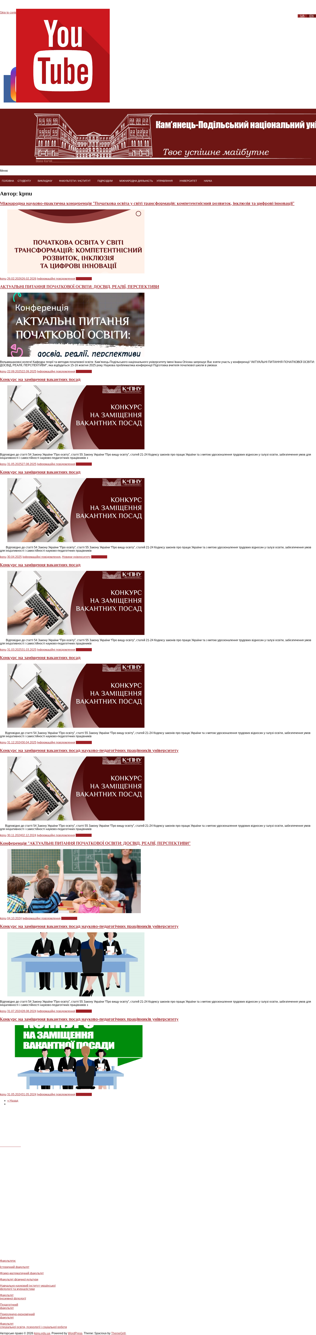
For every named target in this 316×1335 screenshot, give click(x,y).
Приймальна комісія (20, 1253)
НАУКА (208, 180)
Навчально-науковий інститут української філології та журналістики (28, 1287)
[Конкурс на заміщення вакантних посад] (75, 448)
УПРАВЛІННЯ (165, 180)
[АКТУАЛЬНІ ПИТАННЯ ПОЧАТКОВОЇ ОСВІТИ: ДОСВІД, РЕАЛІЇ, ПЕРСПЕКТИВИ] (75, 355)
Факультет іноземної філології (13, 1297)
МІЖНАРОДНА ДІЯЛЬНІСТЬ (136, 180)
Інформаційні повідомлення (56, 278)
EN (311, 15)
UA (302, 15)
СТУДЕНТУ (24, 180)
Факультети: (8, 1260)
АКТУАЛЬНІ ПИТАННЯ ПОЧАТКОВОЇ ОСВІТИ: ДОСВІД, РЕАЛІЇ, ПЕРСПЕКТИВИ (79, 286)
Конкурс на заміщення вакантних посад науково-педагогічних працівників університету (89, 750)
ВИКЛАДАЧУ (45, 180)
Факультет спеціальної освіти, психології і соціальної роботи (33, 1325)
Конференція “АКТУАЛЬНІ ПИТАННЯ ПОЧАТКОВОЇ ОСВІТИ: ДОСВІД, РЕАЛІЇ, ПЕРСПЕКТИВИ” (95, 843)
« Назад (12, 1100)
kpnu (3, 278)
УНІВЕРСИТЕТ (188, 180)
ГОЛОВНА (8, 180)
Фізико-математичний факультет (22, 1273)
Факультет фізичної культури (19, 1279)
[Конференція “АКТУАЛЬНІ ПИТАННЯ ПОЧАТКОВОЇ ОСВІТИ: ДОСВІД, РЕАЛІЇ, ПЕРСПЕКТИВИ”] (74, 912)
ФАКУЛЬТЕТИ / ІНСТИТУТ (75, 180)
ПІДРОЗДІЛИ (105, 180)
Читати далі (84, 278)
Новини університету (76, 556)
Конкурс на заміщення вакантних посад (40, 379)
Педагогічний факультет (9, 1306)
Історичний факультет (14, 1267)
